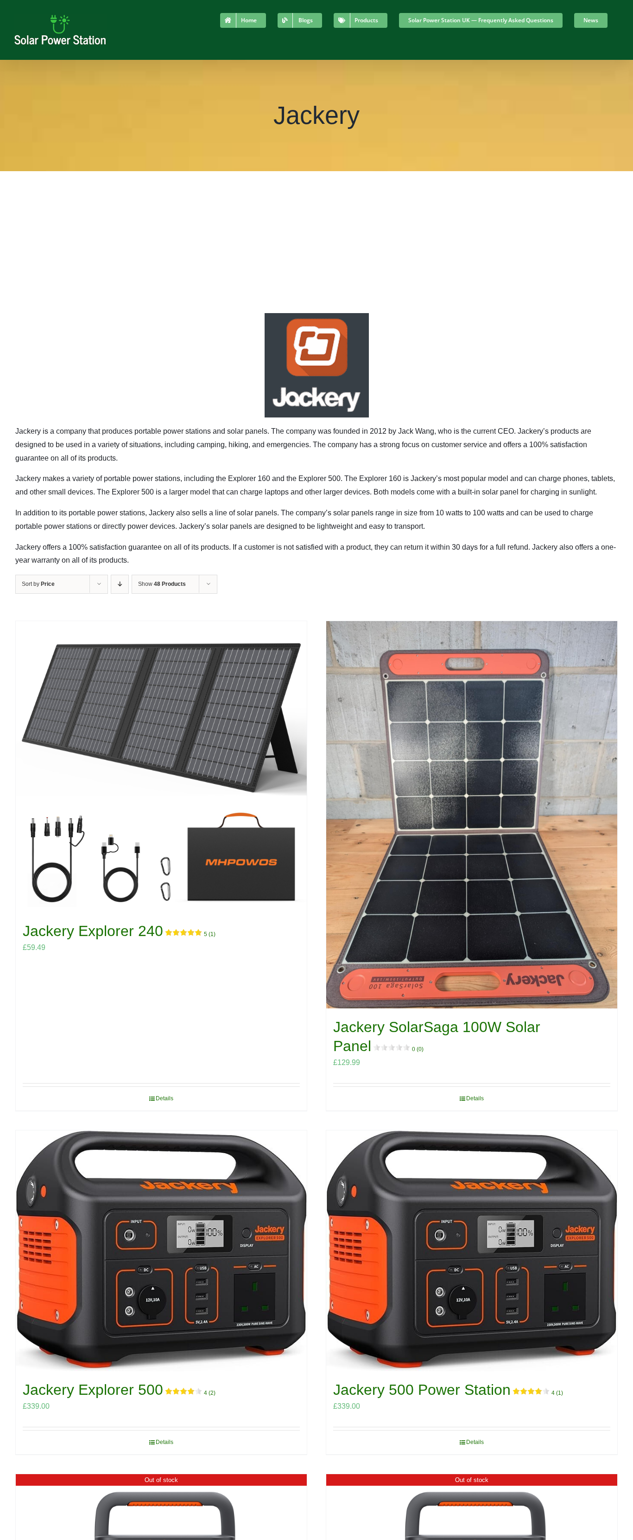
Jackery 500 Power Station (448, 1389)
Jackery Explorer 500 (119, 1389)
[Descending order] (120, 584)
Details (164, 1098)
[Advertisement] (316, 241)
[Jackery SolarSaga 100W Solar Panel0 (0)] (471, 814)
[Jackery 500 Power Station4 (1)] (471, 1250)
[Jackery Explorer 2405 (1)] (161, 766)
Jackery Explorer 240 (119, 931)
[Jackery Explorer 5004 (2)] (161, 1250)
